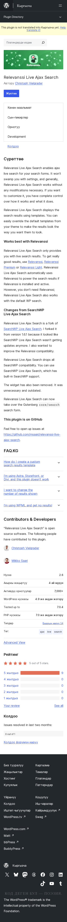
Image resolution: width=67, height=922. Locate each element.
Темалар (41, 772)
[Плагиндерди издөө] (43, 42)
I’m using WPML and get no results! (28, 505)
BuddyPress (14, 848)
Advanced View (14, 642)
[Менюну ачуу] (61, 5)
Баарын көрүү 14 (53, 623)
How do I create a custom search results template (22, 463)
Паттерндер (44, 785)
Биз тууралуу (13, 765)
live (49, 631)
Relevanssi (35, 262)
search (58, 631)
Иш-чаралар (44, 804)
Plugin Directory (13, 16)
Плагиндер (43, 778)
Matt (9, 835)
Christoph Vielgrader (29, 83)
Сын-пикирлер (18, 117)
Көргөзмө (42, 765)
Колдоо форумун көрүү (21, 742)
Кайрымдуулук (47, 810)
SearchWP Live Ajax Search (23, 329)
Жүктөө (11, 93)
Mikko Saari (20, 561)
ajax (42, 631)
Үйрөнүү (10, 797)
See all (58, 705)
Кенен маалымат (20, 107)
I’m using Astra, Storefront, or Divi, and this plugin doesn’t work (26, 477)
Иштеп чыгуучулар (17, 810)
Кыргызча (19, 865)
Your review (12, 705)
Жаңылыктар (13, 772)
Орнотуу (14, 127)
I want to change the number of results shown (20, 491)
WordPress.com (16, 829)
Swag (41, 817)
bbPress (11, 842)
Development (17, 136)
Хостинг (9, 778)
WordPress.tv (15, 817)
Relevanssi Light (31, 267)
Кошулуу (41, 797)
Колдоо (13, 146)
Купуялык (10, 785)
